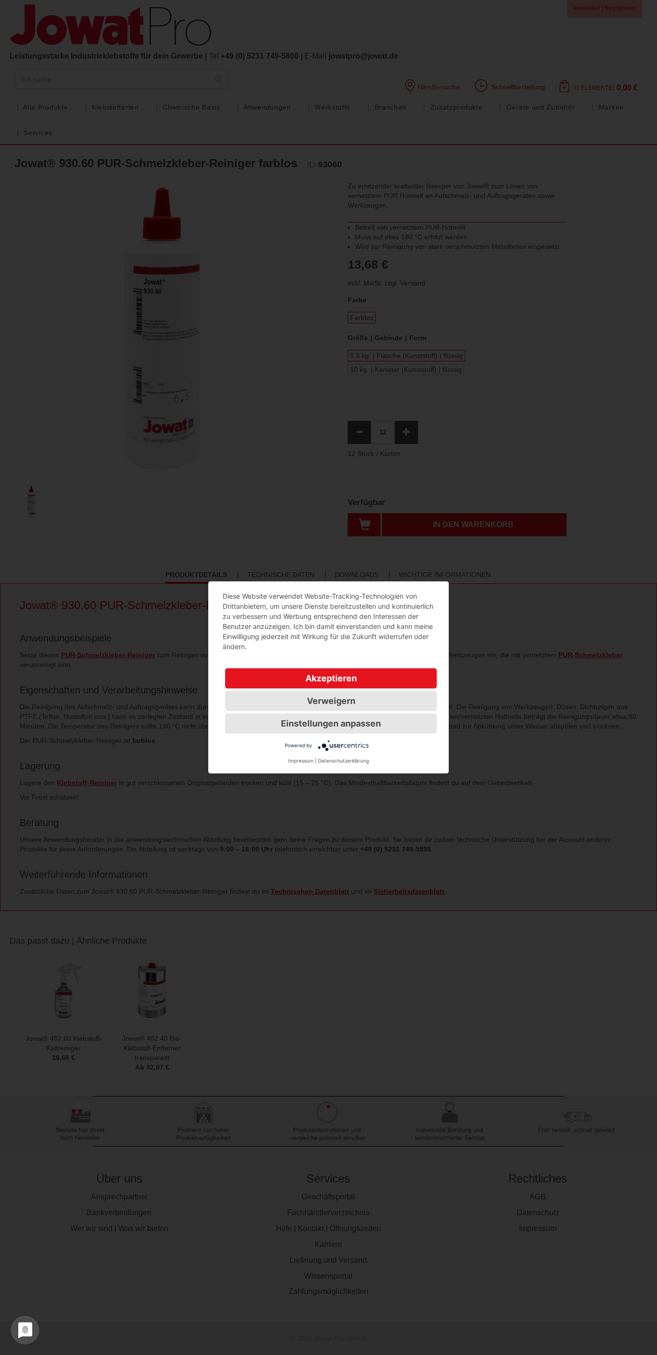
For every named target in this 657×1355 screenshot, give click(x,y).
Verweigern (331, 701)
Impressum (301, 761)
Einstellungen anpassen (331, 723)
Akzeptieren (331, 678)
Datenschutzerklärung (343, 761)
